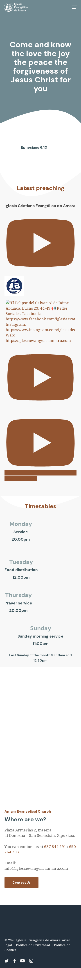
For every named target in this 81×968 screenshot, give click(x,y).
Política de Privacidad (33, 945)
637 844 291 (55, 846)
